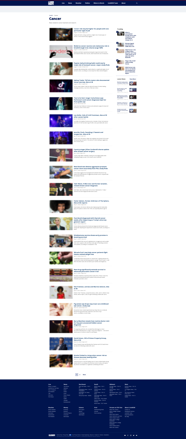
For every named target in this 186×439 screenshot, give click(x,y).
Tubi (49, 393)
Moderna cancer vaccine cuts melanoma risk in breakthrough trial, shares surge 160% (91, 47)
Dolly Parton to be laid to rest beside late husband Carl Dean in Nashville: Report (130, 70)
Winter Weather (52, 409)
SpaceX (80, 411)
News (65, 384)
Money (66, 407)
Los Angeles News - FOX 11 (130, 390)
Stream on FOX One (115, 407)
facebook (128, 435)
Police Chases (67, 395)
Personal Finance (68, 413)
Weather (51, 407)
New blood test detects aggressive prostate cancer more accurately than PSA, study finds (91, 167)
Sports (65, 397)
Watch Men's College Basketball (114, 420)
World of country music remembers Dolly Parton (122, 82)
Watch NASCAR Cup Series (115, 416)
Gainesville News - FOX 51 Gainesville (100, 396)
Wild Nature (81, 414)
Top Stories (66, 386)
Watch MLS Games (114, 427)
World (65, 390)
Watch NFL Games (113, 409)
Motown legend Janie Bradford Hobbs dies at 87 (129, 45)
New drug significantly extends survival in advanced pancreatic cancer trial (89, 270)
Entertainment (67, 402)
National (66, 388)
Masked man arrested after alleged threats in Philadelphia (122, 97)
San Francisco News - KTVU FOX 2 (130, 393)
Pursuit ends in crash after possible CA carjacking (122, 89)
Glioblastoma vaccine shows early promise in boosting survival (91, 236)
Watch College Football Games (114, 412)
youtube (125, 435)
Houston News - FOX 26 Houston (100, 401)
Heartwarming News (99, 409)
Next (84, 374)
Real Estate (66, 416)
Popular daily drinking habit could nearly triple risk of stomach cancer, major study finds (92, 64)
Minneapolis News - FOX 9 (115, 392)
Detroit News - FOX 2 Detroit (114, 390)
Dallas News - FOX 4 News (100, 398)
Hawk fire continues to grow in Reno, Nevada (122, 103)
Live (49, 384)
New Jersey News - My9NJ (85, 395)
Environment (51, 414)
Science (81, 407)
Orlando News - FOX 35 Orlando (99, 390)
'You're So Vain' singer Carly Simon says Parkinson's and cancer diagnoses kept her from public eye (90, 100)
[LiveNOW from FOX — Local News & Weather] (53, 3)
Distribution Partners (129, 411)
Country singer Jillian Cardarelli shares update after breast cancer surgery (91, 150)
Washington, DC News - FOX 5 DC (84, 393)
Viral (95, 407)
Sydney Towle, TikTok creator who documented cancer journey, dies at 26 (91, 81)
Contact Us (127, 409)
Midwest (112, 384)
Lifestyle (65, 400)
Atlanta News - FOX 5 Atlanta (99, 387)
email (136, 435)
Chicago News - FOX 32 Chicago (115, 387)
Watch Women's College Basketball (115, 423)
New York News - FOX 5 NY (84, 387)
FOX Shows (51, 397)
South (96, 384)
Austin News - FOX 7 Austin (100, 403)
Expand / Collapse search (137, 3)
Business (66, 411)
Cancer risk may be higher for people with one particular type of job (91, 30)
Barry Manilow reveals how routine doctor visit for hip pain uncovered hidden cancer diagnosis (91, 323)
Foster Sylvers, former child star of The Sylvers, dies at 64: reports (91, 202)
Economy (66, 409)
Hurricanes (50, 413)
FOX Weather (51, 391)
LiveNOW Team (128, 413)
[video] (133, 84)
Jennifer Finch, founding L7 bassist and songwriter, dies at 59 (88, 133)
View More (133, 79)
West (126, 384)
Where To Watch (52, 386)
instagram (131, 435)
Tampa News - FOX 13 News (99, 393)
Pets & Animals (97, 413)
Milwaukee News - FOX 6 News (115, 395)
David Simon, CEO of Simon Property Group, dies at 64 (90, 339)
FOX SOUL (50, 395)
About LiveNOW (130, 407)
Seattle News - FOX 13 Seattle (130, 396)
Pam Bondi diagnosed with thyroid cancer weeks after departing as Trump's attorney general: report (90, 220)
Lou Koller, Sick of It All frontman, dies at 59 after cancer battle (90, 116)
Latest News (121, 79)
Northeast (82, 384)
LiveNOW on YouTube (53, 388)
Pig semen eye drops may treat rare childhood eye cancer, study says (91, 305)
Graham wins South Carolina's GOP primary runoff (122, 110)
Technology (81, 413)
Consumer (66, 414)
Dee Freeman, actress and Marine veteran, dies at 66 (91, 288)
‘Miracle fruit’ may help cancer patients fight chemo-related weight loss (91, 253)
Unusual (96, 411)
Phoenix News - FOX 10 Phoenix (130, 387)
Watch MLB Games (114, 414)
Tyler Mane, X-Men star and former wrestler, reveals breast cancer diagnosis (90, 185)
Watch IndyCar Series (114, 418)
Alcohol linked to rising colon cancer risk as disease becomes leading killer (90, 356)
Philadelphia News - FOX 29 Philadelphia (85, 390)
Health (51, 15)
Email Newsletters (129, 414)
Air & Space (81, 409)
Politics (65, 391)
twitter (134, 435)
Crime (65, 393)
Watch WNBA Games (114, 425)
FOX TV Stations (52, 390)
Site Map (127, 416)
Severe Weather (52, 411)
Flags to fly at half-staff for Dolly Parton (130, 62)
